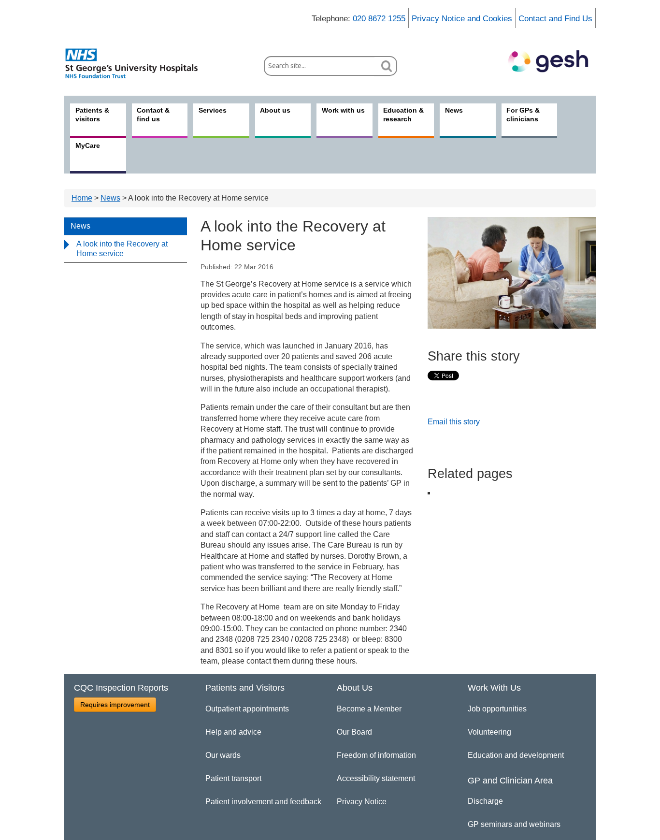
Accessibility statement (376, 778)
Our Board (354, 732)
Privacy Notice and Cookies (462, 18)
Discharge (485, 801)
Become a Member (369, 709)
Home (82, 198)
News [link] (454, 110)
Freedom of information (376, 755)
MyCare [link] (87, 145)
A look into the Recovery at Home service (122, 249)
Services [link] (213, 110)
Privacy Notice (362, 801)
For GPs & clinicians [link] (523, 114)
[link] (136, 63)
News (110, 198)
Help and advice (233, 732)
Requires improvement (115, 705)
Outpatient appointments (247, 709)
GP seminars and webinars (514, 824)
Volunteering (489, 732)
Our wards (223, 755)
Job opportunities (497, 709)
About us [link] (275, 110)
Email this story (454, 422)
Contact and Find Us (555, 18)
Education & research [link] (403, 114)
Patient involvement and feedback (263, 801)
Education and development (516, 755)
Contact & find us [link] (153, 114)
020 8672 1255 (379, 18)
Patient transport (233, 778)
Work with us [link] (343, 110)
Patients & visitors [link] (92, 114)
